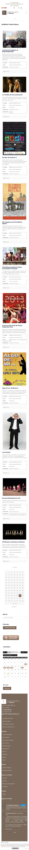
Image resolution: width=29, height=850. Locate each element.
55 (20, 590)
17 (11, 577)
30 (9, 582)
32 (14, 582)
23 (9, 580)
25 (14, 580)
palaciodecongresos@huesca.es (15, 4)
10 (11, 574)
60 (14, 593)
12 (17, 574)
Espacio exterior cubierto (7, 740)
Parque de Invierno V (9, 157)
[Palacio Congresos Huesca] (13, 13)
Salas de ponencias (6, 745)
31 (11, 582)
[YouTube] (19, 8)
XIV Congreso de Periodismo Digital (12, 222)
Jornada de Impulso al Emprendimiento (10, 50)
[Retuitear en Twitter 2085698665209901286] (8, 832)
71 (6, 598)
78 (6, 600)
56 (22, 590)
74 (14, 598)
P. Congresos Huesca (11, 813)
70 (22, 595)
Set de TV (4, 751)
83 (20, 600)
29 (6, 582)
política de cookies (4, 846)
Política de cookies (6, 721)
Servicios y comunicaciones (8, 783)
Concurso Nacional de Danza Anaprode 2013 (12, 326)
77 (22, 598)
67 (14, 595)
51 (9, 590)
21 (22, 577)
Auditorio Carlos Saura (14, 67)
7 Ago (7, 814)
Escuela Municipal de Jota (11, 498)
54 (17, 590)
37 (9, 585)
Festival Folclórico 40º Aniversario (17, 514)
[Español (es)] (2, 8)
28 (22, 580)
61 (17, 593)
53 (14, 590)
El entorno (4, 780)
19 (17, 577)
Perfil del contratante (6, 770)
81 (14, 600)
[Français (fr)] (6, 8)
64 (6, 595)
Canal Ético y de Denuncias (8, 726)
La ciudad (4, 778)
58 (9, 593)
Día (26, 652)
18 (14, 577)
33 (17, 582)
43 (6, 587)
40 (17, 585)
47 (17, 587)
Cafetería (4, 757)
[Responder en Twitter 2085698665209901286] (6, 832)
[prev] (4, 652)
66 (11, 595)
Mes (19, 652)
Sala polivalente (5, 737)
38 (11, 585)
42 (22, 585)
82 (17, 600)
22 (6, 580)
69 (20, 595)
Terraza (4, 760)
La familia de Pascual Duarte (12, 95)
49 (22, 587)
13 (20, 574)
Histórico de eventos (6, 767)
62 (20, 593)
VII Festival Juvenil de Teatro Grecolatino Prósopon (12, 267)
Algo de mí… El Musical (10, 388)
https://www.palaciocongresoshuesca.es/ (14, 822)
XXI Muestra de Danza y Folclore (13, 542)
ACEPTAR (15, 848)
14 (22, 574)
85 (13, 603)
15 (6, 577)
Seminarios (4, 754)
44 (9, 587)
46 (14, 587)
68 (17, 595)
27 (20, 580)
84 (22, 600)
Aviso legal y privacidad (7, 718)
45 (11, 587)
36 (6, 585)
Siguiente (14, 606)
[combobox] (10, 655)
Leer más (7, 71)
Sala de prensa (5, 748)
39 (14, 585)
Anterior (15, 567)
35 (22, 582)
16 (9, 577)
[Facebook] (14, 8)
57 (6, 593)
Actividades (4, 786)
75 (17, 598)
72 (9, 598)
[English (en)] (4, 8)
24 (11, 580)
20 (20, 577)
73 (11, 598)
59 (11, 593)
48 (20, 587)
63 (22, 593)
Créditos (4, 794)
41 (20, 585)
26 (17, 580)
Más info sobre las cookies (8, 724)
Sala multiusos (5, 743)
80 (11, 600)
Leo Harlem (6, 452)
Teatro (11, 112)
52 (11, 590)
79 (9, 600)
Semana (23, 652)
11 (14, 574)
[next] (6, 652)
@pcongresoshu (20, 813)
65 (9, 595)
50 (6, 590)
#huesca (7, 829)
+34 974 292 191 (15, 2)
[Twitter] (16, 8)
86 (16, 603)
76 (20, 598)
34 (20, 582)
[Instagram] (21, 8)
